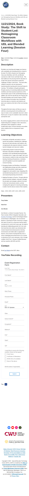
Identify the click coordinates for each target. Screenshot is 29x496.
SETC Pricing (16, 449)
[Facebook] (9, 427)
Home (2, 15)
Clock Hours (10, 354)
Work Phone (8, 291)
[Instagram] (16, 427)
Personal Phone (9, 296)
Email (6, 302)
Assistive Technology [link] (6, 216)
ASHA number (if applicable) (12, 366)
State (6, 340)
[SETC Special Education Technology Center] (5, 4)
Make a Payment (7, 449)
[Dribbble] (20, 427)
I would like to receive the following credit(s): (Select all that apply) (14, 351)
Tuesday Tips (17, 456)
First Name (8, 275)
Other (6, 313)
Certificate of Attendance (13, 356)
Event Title (7, 268)
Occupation (8, 324)
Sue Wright (7, 250)
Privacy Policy (15, 476)
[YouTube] (12, 427)
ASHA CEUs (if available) (13, 359)
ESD (6, 306)
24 (5, 384)
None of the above (12, 361)
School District (9, 319)
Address (7, 329)
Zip (6, 345)
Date (6, 284)
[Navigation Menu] (26, 4)
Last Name (8, 280)
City (6, 335)
